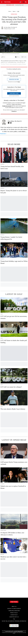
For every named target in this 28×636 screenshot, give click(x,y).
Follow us (18, 56)
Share (4, 56)
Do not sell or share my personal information (14, 621)
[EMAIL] (11, 123)
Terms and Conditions (14, 610)
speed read (14, 14)
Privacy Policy (14, 612)
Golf (18, 11)
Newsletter (24, 56)
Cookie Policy (14, 614)
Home (9, 11)
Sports (14, 11)
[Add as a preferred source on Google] (14, 625)
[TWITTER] (9, 123)
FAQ (14, 618)
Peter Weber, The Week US (11, 27)
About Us (14, 606)
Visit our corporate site (18, 631)
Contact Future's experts (14, 608)
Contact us (14, 111)
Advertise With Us (14, 616)
